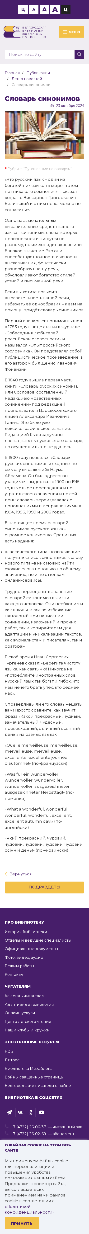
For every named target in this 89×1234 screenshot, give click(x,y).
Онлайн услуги (20, 1013)
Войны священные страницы (34, 1077)
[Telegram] (9, 1112)
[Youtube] (41, 1112)
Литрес (12, 1060)
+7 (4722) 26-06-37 (28, 1127)
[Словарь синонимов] (44, 135)
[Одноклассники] (31, 1112)
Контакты (14, 974)
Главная (12, 73)
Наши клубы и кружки (27, 1030)
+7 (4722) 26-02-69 (28, 1134)
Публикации (38, 73)
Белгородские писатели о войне (38, 1085)
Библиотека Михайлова (28, 1068)
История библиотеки (26, 932)
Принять (22, 1223)
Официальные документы (31, 949)
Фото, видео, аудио (24, 957)
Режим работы (19, 966)
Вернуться (20, 874)
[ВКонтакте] (20, 1112)
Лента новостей (27, 78)
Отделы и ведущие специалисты (38, 940)
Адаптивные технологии (29, 1004)
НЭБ (9, 1051)
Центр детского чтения (28, 1021)
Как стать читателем (25, 996)
